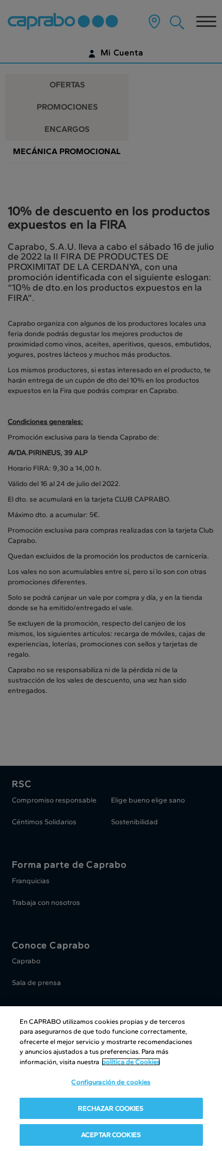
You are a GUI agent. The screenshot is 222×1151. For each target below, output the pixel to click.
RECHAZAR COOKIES (111, 1108)
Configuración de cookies (110, 1082)
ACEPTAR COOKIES (111, 1135)
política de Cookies (131, 1062)
